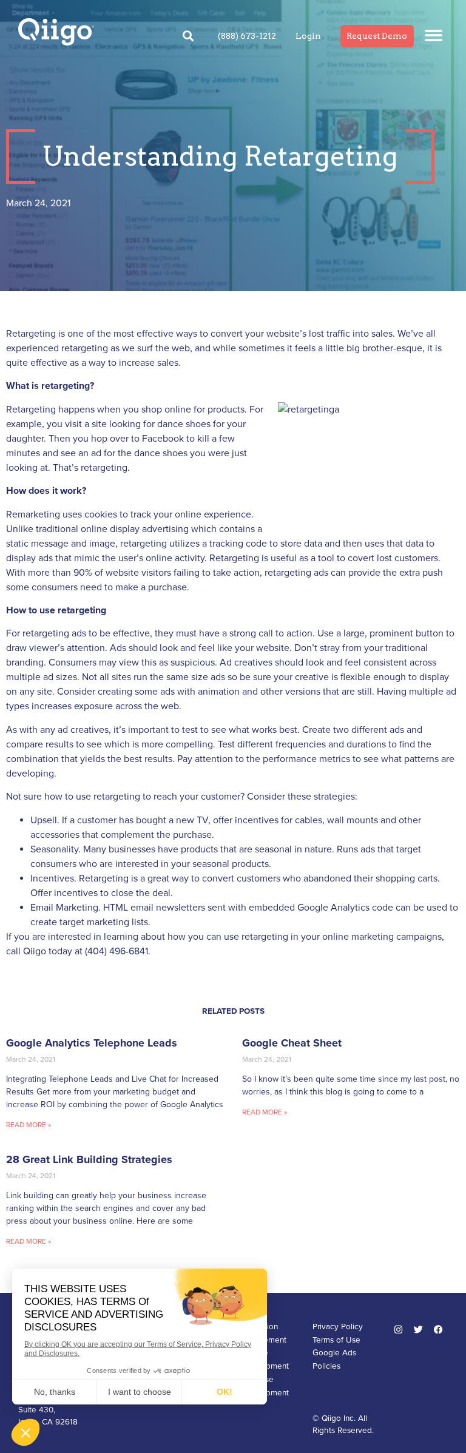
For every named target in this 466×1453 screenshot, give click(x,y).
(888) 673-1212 (247, 36)
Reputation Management (262, 1333)
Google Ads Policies (334, 1359)
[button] (434, 35)
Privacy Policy (337, 1327)
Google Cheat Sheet (292, 1043)
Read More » (28, 1125)
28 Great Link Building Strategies (89, 1159)
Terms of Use (336, 1340)
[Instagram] (399, 1330)
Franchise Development (264, 1386)
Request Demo (376, 36)
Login (308, 36)
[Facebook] (439, 1330)
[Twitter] (419, 1330)
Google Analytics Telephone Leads (91, 1043)
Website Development (264, 1359)
